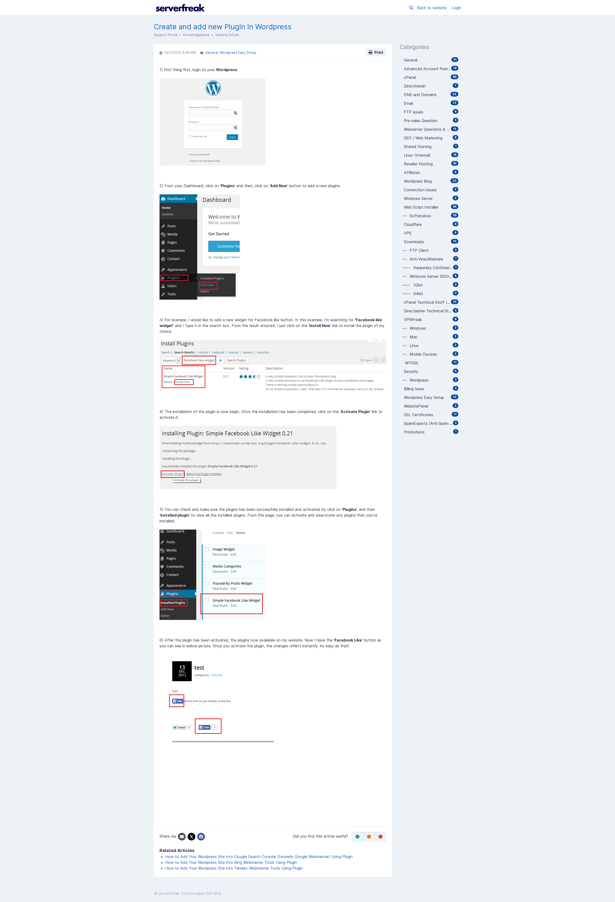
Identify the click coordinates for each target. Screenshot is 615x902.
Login (456, 7)
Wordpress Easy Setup (238, 52)
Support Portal (166, 35)
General (211, 52)
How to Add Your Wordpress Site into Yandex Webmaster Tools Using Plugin (234, 868)
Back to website (432, 7)
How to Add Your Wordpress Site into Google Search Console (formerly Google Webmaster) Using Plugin (259, 856)
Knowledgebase (196, 35)
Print (377, 52)
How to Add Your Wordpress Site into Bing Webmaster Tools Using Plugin (231, 862)
